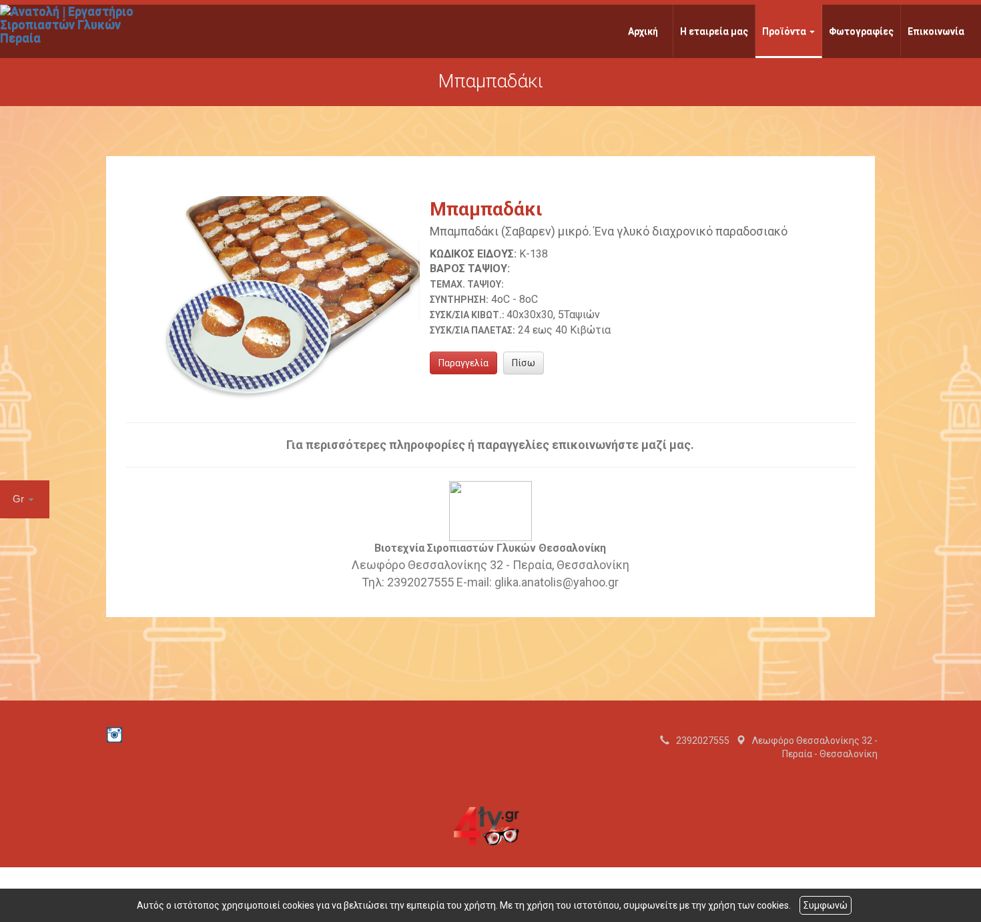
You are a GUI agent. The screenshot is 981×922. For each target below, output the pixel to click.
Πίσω (523, 363)
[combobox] (24, 499)
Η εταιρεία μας (714, 31)
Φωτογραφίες (861, 31)
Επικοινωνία (936, 31)
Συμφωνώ (825, 905)
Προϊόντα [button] (785, 31)
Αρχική (643, 31)
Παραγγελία (463, 363)
